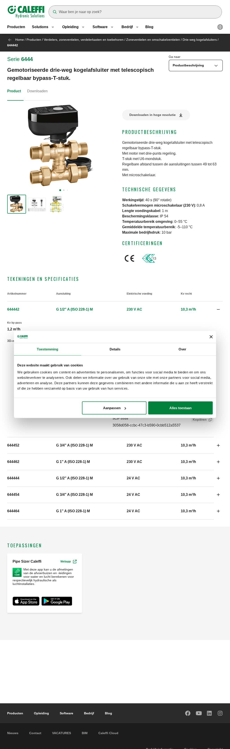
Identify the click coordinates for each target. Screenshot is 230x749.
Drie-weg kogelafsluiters (200, 39)
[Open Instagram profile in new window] (220, 713)
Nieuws (12, 733)
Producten (16, 27)
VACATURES (61, 733)
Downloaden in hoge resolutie (152, 115)
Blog (149, 27)
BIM (85, 733)
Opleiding (41, 713)
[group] (17, 204)
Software (66, 713)
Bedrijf (89, 713)
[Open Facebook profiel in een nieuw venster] (188, 713)
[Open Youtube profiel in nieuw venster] (199, 713)
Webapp (65, 561)
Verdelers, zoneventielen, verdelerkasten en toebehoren (84, 39)
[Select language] (220, 27)
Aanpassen (112, 408)
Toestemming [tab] (47, 349)
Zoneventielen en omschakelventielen (153, 39)
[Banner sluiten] (211, 336)
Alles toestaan (180, 408)
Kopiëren (200, 419)
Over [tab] (182, 349)
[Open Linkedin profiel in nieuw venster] (209, 713)
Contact (35, 733)
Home (19, 39)
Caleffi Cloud (108, 733)
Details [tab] (115, 349)
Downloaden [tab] (37, 91)
